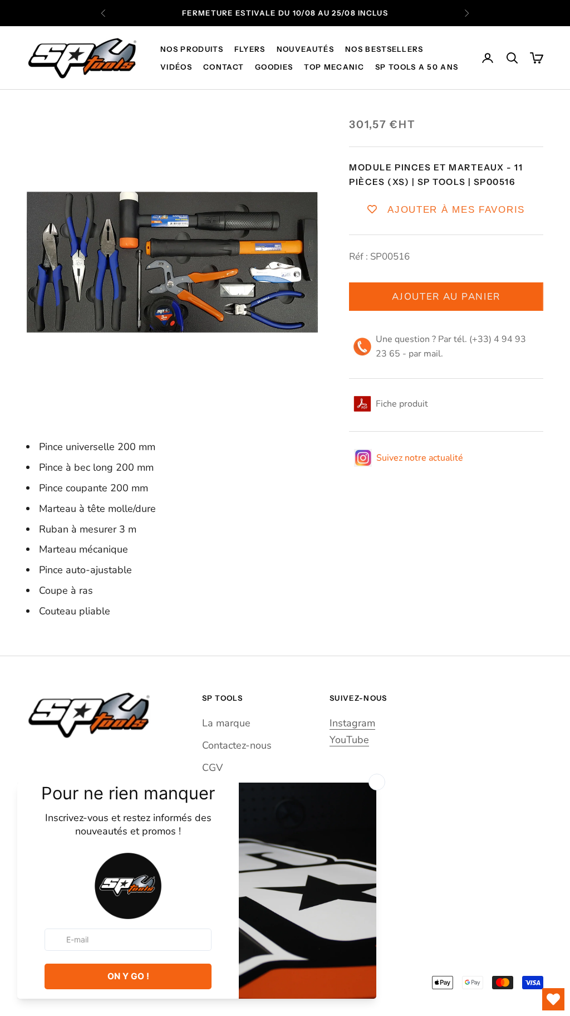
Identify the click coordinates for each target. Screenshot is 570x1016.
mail (432, 354)
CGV (212, 767)
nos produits (191, 49)
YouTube (349, 739)
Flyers (250, 49)
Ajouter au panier (446, 296)
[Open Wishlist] (553, 999)
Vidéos (176, 66)
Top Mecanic (334, 66)
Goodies (274, 66)
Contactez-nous (237, 745)
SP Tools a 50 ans (416, 66)
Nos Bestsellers (384, 49)
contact (223, 66)
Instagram (352, 723)
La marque (226, 723)
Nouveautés (305, 49)
